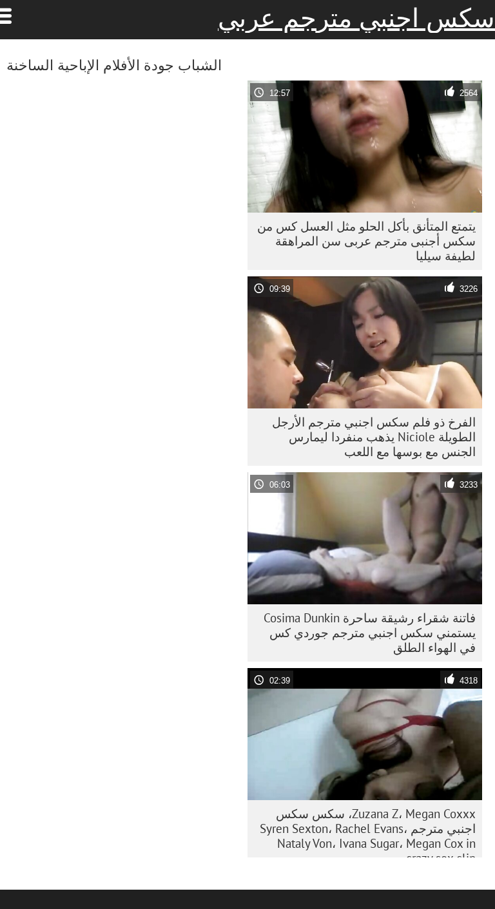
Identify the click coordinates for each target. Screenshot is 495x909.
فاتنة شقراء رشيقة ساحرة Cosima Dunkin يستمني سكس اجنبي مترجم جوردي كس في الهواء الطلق (370, 632)
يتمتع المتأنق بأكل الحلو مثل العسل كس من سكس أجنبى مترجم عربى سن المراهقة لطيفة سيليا (366, 240)
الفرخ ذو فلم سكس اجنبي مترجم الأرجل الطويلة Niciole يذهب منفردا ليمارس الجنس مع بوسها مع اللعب (374, 436)
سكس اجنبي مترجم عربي (356, 18)
